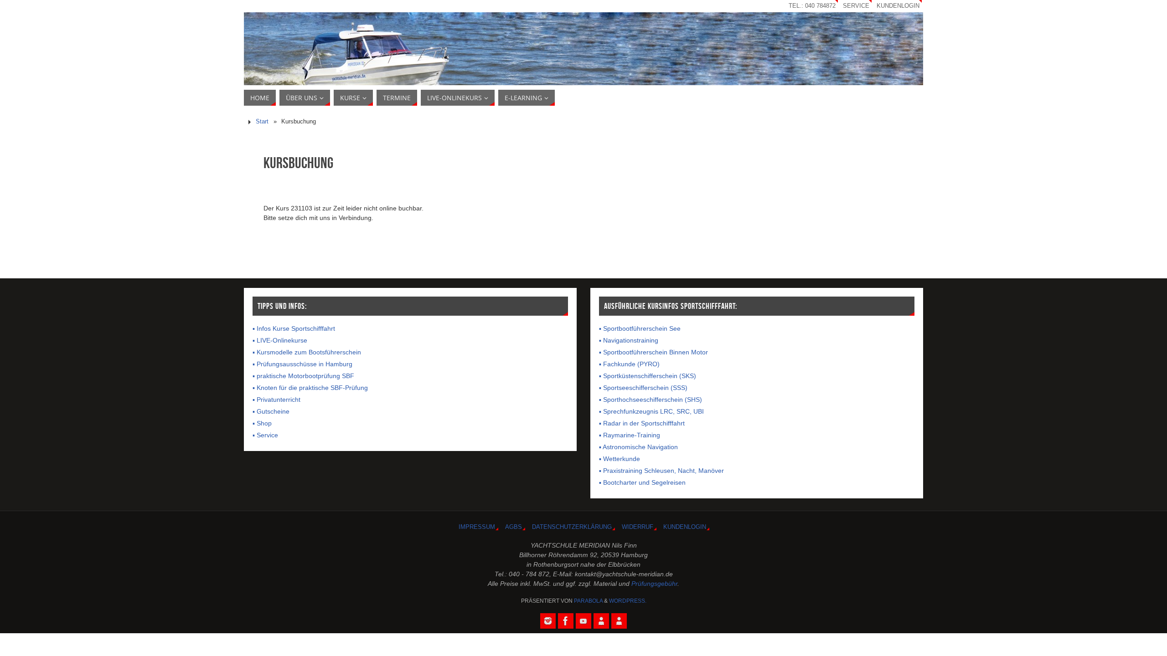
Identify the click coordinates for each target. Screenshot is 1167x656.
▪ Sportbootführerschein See (640, 328)
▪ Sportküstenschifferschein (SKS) (647, 375)
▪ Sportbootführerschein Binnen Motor (653, 352)
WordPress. (627, 601)
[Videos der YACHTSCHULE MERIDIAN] (583, 621)
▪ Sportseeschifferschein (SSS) (643, 387)
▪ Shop (262, 423)
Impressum (477, 527)
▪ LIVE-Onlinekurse (280, 340)
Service (856, 6)
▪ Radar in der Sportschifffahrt (642, 423)
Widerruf (637, 527)
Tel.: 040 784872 (812, 6)
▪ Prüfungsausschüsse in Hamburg (302, 364)
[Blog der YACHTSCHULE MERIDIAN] (619, 621)
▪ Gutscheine (271, 411)
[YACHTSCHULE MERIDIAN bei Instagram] (548, 621)
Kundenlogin (898, 6)
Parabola (588, 601)
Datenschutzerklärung (572, 527)
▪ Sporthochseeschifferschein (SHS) (650, 399)
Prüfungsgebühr (654, 583)
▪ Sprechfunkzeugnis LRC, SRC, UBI (651, 411)
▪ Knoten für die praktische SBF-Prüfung (310, 387)
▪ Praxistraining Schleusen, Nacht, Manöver (661, 470)
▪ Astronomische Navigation (638, 447)
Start (262, 121)
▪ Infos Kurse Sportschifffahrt (294, 328)
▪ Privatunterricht (276, 399)
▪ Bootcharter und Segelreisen (642, 482)
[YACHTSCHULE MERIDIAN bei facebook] (565, 621)
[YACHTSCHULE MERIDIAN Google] (601, 621)
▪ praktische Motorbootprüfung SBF (303, 375)
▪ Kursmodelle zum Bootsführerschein (307, 352)
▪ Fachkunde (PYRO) (629, 364)
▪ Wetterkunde (619, 458)
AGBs (513, 527)
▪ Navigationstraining (628, 340)
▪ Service (265, 435)
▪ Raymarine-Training (629, 435)
